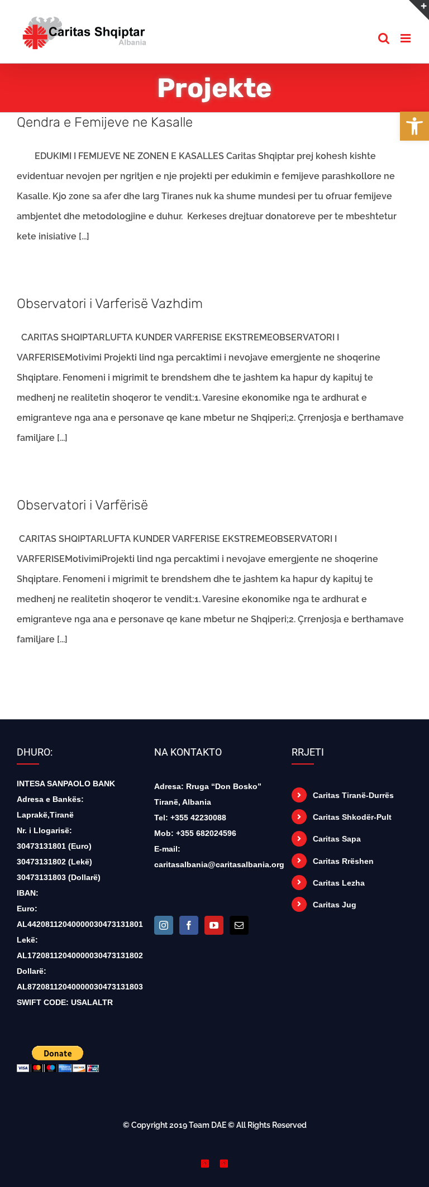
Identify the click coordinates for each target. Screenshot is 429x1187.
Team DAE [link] (207, 1125)
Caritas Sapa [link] (337, 838)
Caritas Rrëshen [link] (343, 861)
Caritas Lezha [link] (339, 882)
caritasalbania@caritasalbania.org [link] (219, 864)
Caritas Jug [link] (334, 904)
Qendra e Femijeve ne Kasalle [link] (105, 122)
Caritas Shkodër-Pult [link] (352, 817)
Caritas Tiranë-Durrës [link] (353, 795)
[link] (414, 126)
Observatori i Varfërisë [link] (82, 505)
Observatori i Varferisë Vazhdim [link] (110, 303)
